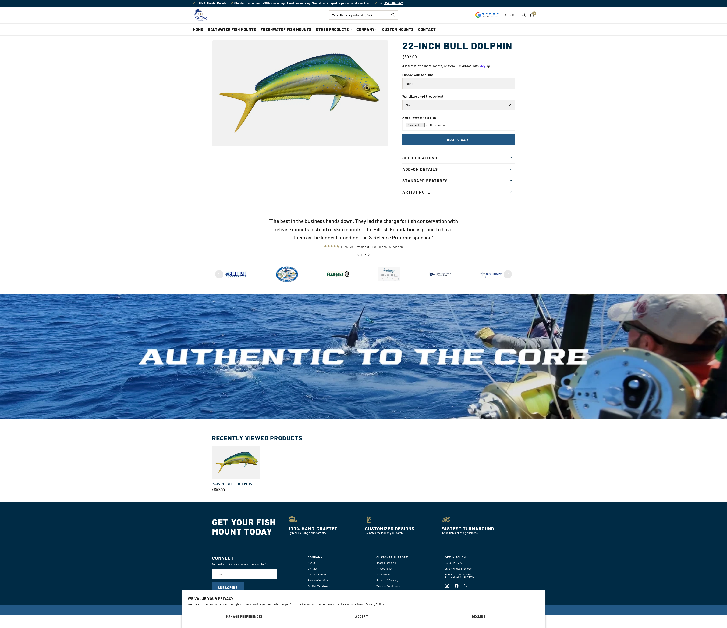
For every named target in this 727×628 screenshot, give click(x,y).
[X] (465, 585)
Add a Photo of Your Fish (419, 117)
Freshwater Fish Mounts (286, 29)
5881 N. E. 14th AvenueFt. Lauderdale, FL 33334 (459, 576)
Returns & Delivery (387, 580)
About (311, 562)
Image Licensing (386, 562)
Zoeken (393, 15)
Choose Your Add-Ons (418, 75)
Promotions (383, 574)
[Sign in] (524, 15)
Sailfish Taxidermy (319, 586)
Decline (478, 616)
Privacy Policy (384, 568)
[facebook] (457, 586)
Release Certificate (319, 580)
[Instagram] (447, 586)
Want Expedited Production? (422, 96)
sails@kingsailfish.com (459, 568)
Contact (427, 29)
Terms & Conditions (388, 586)
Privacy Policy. (375, 604)
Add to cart (458, 140)
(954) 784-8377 (453, 562)
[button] (358, 255)
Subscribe (228, 588)
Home (198, 29)
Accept (361, 616)
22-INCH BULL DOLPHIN (232, 484)
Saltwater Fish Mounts (232, 29)
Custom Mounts (398, 29)
